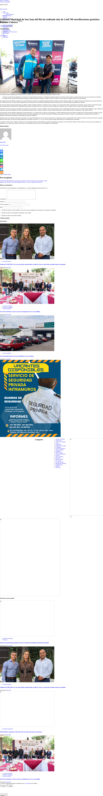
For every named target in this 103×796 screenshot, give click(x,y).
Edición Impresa (10, 14)
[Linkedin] (1, 157)
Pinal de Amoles (59, 459)
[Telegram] (1, 169)
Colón (56, 443)
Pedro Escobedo (59, 456)
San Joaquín (58, 460)
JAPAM (6, 33)
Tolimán (57, 466)
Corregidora (58, 444)
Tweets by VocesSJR (5, 2)
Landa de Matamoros (60, 454)
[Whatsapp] (1, 160)
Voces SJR (5, 13)
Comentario (3, 199)
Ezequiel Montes (59, 450)
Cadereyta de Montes (60, 441)
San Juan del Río (8, 25)
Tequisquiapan (58, 464)
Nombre (2, 201)
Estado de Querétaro (8, 307)
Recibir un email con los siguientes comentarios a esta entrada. (16, 212)
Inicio (4, 11)
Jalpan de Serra (59, 452)
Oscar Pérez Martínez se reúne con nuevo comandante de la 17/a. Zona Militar (20, 311)
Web (1, 207)
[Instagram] (1, 166)
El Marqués (58, 447)
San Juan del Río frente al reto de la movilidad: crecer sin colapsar (17, 356)
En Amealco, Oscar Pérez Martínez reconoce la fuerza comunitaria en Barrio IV (21, 182)
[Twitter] (1, 154)
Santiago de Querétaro (60, 463)
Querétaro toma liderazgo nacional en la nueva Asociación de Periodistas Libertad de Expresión (24, 642)
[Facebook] (1, 151)
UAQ (5, 27)
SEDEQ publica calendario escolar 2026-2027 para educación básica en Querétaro (21, 732)
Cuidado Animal (7, 174)
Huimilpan (57, 451)
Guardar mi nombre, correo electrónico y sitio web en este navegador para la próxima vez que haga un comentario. (29, 210)
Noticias (5, 17)
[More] (2, 172)
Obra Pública (7, 30)
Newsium (27, 783)
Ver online (2, 35)
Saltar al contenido (4, 0)
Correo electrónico (5, 204)
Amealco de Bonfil (7, 306)
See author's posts (4, 145)
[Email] (1, 163)
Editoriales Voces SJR (60, 446)
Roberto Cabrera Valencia (10, 32)
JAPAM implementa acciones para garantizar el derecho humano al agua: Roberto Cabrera (23, 180)
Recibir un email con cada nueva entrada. (11, 215)
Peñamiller (57, 458)
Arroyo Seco (58, 440)
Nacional (57, 455)
